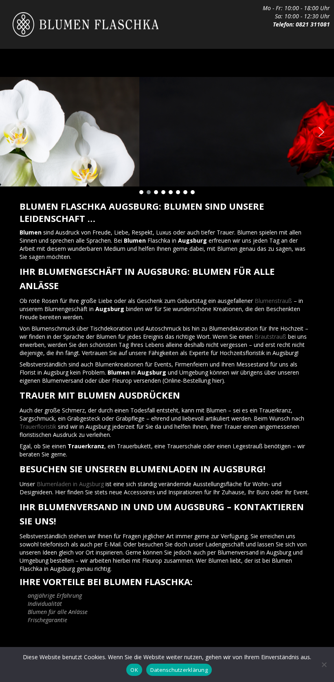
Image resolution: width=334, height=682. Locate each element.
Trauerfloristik (38, 426)
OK (134, 669)
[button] (12, 131)
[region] (167, 137)
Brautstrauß (270, 336)
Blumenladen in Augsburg (70, 484)
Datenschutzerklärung (179, 669)
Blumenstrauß (273, 301)
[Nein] (324, 664)
